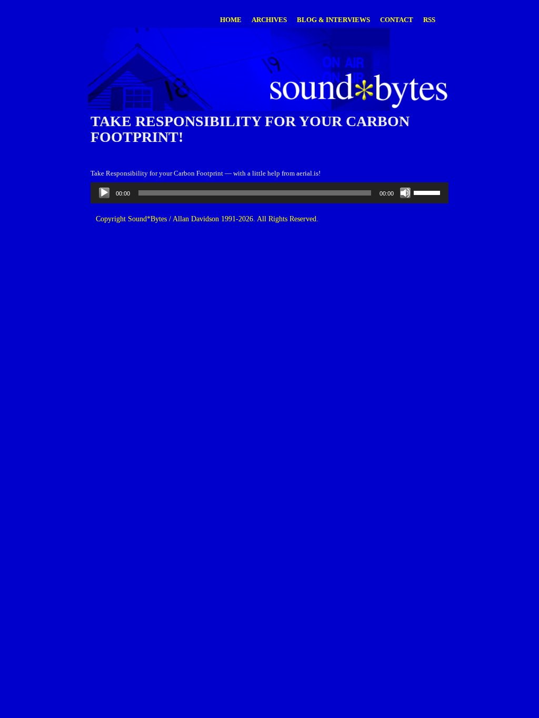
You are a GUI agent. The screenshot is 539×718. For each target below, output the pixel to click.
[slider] (428, 191)
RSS (429, 20)
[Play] (104, 193)
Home (231, 20)
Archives (269, 20)
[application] (269, 192)
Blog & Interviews (333, 20)
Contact (396, 20)
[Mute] (405, 193)
